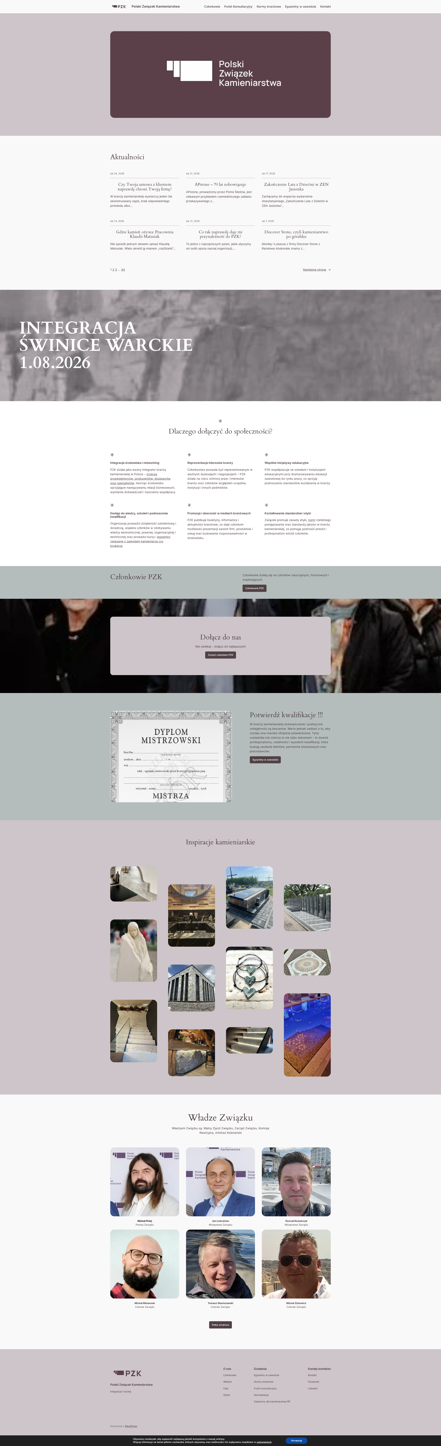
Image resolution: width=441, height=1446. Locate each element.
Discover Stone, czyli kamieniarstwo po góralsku (296, 234)
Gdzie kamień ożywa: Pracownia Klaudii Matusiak (144, 234)
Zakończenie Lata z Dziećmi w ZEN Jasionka (296, 186)
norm (311, 520)
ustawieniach (264, 1442)
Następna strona (317, 269)
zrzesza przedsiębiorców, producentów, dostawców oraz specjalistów (140, 478)
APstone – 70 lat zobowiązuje (220, 184)
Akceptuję (296, 1440)
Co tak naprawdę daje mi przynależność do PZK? (220, 234)
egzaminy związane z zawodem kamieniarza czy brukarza (140, 541)
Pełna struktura (220, 1324)
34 (123, 269)
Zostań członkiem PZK (220, 654)
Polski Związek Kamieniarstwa (156, 6)
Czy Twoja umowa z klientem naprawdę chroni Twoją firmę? (145, 186)
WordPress (131, 1426)
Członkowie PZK (254, 588)
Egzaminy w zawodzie (265, 759)
